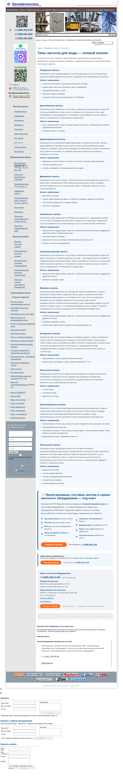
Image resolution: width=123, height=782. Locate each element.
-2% (111, 5)
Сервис (75, 10)
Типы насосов (16, 369)
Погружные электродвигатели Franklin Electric (21, 218)
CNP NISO (18, 179)
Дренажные (18, 125)
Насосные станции (21, 236)
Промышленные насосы (20, 157)
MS (19, 170)
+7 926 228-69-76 (49, 595)
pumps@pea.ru (45, 601)
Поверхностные (20, 111)
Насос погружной (17, 403)
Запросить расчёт (54, 545)
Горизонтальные (20, 165)
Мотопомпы (19, 151)
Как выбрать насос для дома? (22, 314)
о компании (80, 5)
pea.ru (38, 40)
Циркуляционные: (21, 198)
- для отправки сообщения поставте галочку (16, 738)
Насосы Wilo (15, 396)
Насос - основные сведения (22, 337)
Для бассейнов (20, 147)
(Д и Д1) (17, 203)
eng (115, 5)
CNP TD (25, 203)
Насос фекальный (18, 407)
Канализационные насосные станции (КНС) (21, 272)
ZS (24, 167)
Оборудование (13, 10)
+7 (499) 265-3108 (24, 30)
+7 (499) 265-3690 (24, 38)
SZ (27, 167)
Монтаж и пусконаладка (61, 10)
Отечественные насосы (21, 293)
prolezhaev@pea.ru (47, 598)
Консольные (19, 207)
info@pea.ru (16, 84)
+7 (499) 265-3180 (24, 34)
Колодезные (19, 120)
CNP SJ (17, 193)
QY (26, 186)
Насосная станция (18, 418)
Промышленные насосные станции (20, 253)
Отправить (13, 452)
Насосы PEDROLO (18, 392)
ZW (22, 186)
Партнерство (109, 10)
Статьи (82, 10)
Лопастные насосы (18, 333)
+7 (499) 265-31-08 (89, 545)
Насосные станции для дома (22, 341)
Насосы (56, 48)
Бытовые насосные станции (18, 244)
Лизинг (23, 10)
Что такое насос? (17, 372)
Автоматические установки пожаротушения (20, 263)
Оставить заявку (50, 606)
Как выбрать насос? (18, 330)
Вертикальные (20, 163)
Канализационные (21, 184)
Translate (110, 45)
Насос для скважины (19, 414)
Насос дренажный (18, 411)
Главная (39, 48)
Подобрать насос (50, 563)
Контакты (105, 5)
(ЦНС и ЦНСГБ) (20, 200)
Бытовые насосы (20, 106)
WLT (16, 170)
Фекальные (18, 129)
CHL (20, 167)
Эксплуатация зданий (95, 10)
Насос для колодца (18, 400)
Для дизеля (18, 138)
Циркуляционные (21, 134)
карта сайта (97, 5)
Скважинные (19, 116)
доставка (89, 5)
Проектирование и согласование (39, 10)
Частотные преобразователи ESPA (21, 228)
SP (19, 186)
